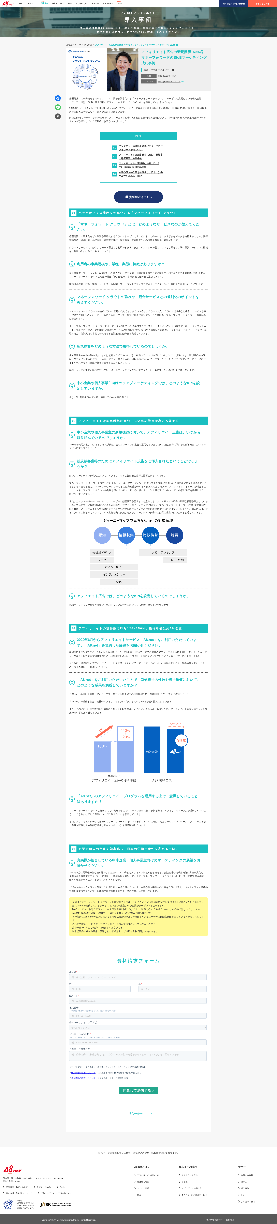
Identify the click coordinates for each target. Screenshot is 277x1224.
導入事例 (44, 3)
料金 (70, 3)
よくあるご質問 (82, 3)
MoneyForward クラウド (169, 81)
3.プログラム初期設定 (192, 1188)
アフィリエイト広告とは (148, 1175)
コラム (119, 3)
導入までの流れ (58, 3)
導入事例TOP (136, 1113)
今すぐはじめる (263, 3)
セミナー (95, 3)
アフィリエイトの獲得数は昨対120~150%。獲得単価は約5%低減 (139, 165)
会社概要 (230, 1220)
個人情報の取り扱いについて (19, 1193)
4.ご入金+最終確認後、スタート (196, 1195)
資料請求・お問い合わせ (234, 3)
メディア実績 (143, 1188)
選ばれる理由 (143, 1182)
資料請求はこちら (140, 197)
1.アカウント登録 (190, 1175)
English (62, 1187)
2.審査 (185, 1182)
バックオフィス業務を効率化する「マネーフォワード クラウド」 (141, 148)
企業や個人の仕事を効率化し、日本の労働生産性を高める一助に (141, 174)
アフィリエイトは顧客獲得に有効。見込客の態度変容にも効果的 (141, 156)
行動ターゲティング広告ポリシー (56, 1193)
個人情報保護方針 (214, 1220)
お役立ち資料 (108, 3)
